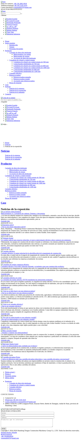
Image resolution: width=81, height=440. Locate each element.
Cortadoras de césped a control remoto (18, 176)
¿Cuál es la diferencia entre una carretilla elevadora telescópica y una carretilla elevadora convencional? (35, 359)
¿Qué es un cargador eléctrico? (11, 306)
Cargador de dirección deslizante (16, 168)
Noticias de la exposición (17, 90)
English (14, 19)
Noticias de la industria (16, 92)
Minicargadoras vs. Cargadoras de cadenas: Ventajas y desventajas (23, 213)
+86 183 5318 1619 (20, 5)
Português (16, 23)
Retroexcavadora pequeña (22, 77)
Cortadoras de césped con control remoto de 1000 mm (31, 68)
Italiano (14, 30)
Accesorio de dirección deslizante (25, 58)
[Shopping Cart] (8, 98)
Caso (6, 85)
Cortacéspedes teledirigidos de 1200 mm (27, 71)
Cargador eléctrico (15, 73)
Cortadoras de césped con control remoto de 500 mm (31, 62)
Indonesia (16, 34)
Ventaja (11, 47)
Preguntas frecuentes (16, 49)
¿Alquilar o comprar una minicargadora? (14, 333)
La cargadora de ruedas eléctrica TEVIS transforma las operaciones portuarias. (27, 280)
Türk (12, 32)
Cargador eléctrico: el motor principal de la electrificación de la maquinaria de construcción (31, 253)
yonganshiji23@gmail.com (23, 7)
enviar (3, 428)
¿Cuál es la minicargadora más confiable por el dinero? (19, 346)
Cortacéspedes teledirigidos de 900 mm (27, 69)
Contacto (8, 94)
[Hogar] (3, 2)
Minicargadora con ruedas (22, 54)
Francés (15, 24)
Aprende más (5, 221)
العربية (13, 26)
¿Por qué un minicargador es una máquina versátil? (18, 319)
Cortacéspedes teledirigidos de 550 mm (27, 64)
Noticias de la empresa (16, 88)
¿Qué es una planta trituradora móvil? (13, 227)
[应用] (21, 100)
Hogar (7, 41)
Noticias (8, 144)
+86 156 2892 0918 (20, 4)
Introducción (13, 45)
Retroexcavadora (10, 191)
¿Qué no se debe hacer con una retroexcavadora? (17, 293)
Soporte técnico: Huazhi (9, 432)
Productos (6, 163)
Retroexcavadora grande (22, 79)
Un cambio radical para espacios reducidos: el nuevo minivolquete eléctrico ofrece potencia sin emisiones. (36, 240)
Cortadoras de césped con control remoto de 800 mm (31, 66)
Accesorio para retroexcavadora (24, 81)
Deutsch (15, 28)
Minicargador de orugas (21, 56)
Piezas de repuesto (15, 83)
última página (9, 378)
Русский (16, 21)
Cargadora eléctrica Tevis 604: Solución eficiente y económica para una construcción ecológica (32, 266)
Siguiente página (10, 376)
